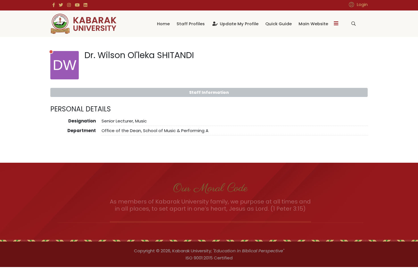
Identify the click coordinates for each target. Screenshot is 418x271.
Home (163, 24)
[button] (357, 4)
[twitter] (61, 5)
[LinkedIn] (85, 5)
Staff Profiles (191, 24)
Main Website (313, 24)
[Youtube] (77, 5)
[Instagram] (69, 5)
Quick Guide (278, 24)
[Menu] (336, 23)
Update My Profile (238, 24)
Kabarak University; (192, 251)
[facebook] (53, 5)
